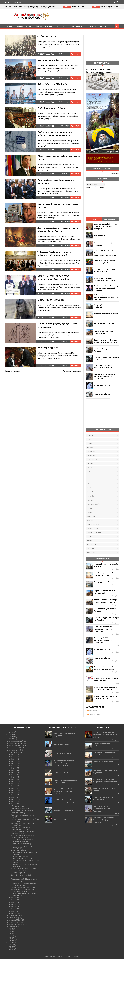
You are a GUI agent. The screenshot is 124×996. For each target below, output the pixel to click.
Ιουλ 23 (14, 772)
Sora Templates (58, 957)
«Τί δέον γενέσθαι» (46, 36)
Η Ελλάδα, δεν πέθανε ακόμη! (64, 810)
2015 (10, 933)
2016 (10, 931)
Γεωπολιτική (92, 26)
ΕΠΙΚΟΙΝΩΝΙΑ (17, 2)
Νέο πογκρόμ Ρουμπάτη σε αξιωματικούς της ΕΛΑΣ (20, 828)
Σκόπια (89, 536)
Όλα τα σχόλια (94, 714)
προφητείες (91, 548)
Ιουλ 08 (14, 898)
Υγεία (57, 26)
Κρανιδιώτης (91, 496)
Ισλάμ (89, 484)
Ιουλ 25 (14, 768)
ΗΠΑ (88, 472)
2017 (10, 929)
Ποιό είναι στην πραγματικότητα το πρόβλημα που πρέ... (23, 816)
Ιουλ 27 (14, 763)
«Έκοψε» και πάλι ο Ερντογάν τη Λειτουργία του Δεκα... (22, 890)
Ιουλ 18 (14, 784)
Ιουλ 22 (14, 775)
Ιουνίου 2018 (14, 916)
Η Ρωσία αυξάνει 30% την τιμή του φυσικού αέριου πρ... (23, 872)
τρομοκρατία (91, 552)
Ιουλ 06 (14, 902)
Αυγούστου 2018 (15, 750)
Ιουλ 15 (14, 790)
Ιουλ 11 (14, 799)
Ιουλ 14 (14, 793)
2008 (10, 949)
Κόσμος (38, 26)
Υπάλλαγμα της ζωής (47, 347)
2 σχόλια (116, 596)
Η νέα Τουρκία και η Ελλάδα (51, 108)
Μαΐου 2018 (13, 918)
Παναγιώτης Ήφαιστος (94, 532)
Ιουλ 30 (14, 757)
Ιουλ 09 (14, 804)
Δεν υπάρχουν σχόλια (68, 78)
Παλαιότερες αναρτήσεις (72, 371)
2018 (10, 739)
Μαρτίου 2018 (14, 922)
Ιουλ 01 (14, 913)
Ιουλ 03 (14, 909)
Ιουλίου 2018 (14, 752)
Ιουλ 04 (14, 907)
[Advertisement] (85, 16)
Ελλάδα (19, 26)
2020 (10, 734)
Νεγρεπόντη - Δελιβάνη (94, 524)
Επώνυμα (90, 463)
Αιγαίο (89, 439)
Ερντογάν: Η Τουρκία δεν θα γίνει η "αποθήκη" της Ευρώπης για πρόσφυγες (65, 791)
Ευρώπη (29, 26)
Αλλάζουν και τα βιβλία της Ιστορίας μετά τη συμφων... (24, 880)
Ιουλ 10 (14, 802)
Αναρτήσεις (93, 711)
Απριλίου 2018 (14, 920)
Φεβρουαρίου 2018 (16, 924)
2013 (10, 938)
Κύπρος (89, 512)
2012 (10, 940)
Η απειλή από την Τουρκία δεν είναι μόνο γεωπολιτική (23, 884)
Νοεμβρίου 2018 (15, 743)
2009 (10, 947)
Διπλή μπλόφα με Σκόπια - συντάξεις (24, 869)
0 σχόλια (116, 569)
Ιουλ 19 (14, 781)
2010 (10, 945)
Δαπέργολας (91, 455)
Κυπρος (65, 26)
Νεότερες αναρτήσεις (13, 371)
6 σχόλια (64, 341)
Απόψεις (48, 26)
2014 (10, 936)
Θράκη (89, 476)
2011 (10, 942)
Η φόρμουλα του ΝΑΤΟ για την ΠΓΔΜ (24, 887)
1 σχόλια (116, 605)
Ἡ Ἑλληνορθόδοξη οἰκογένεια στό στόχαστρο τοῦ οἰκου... (23, 836)
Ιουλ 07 (14, 900)
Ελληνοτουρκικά (78, 26)
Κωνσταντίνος (91, 500)
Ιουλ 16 (14, 788)
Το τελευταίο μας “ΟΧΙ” (61, 772)
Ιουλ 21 (14, 777)
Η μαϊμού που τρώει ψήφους (51, 299)
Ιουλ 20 (14, 779)
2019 (10, 737)
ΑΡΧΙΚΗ (7, 2)
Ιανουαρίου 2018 (15, 927)
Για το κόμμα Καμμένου (61, 744)
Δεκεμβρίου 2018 (15, 741)
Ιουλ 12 (14, 797)
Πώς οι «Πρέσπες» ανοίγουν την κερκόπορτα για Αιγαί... (22, 840)
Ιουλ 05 (14, 904)
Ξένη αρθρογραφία (93, 528)
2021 (10, 732)
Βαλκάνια (90, 447)
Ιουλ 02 (14, 911)
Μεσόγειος (90, 520)
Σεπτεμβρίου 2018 (16, 748)
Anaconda (90, 435)
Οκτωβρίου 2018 (15, 745)
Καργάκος (90, 488)
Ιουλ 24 (14, 770)
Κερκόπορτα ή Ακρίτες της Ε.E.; (52, 60)
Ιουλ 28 (14, 761)
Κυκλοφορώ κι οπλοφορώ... (63, 753)
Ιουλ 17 (14, 786)
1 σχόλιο (64, 54)
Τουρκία (89, 540)
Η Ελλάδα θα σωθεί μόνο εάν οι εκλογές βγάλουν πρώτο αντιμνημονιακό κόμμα (64, 763)
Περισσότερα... (75, 54)
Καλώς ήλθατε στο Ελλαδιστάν (52, 84)
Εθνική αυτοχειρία (60, 819)
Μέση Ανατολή (91, 516)
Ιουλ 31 (14, 754)
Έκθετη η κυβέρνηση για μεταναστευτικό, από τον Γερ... (22, 857)
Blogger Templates (72, 957)
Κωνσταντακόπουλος (93, 504)
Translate (101, 187)
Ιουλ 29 (14, 759)
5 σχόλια (64, 317)
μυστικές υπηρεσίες (93, 544)
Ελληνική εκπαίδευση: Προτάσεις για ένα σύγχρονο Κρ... (24, 832)
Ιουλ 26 (14, 766)
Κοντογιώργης (91, 492)
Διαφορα (103, 26)
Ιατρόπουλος (91, 480)
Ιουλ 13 (14, 795)
